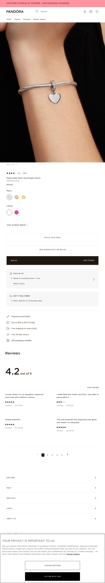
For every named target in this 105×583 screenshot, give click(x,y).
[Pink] (16, 212)
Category (27, 19)
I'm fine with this (52, 576)
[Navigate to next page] (67, 455)
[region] (52, 558)
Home (9, 19)
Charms (17, 19)
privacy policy (73, 554)
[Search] (37, 11)
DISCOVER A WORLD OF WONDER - (38, 3)
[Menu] (97, 11)
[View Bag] (91, 11)
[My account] (85, 11)
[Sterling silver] (9, 197)
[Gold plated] (24, 197)
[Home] (15, 11)
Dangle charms (39, 19)
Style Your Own (52, 238)
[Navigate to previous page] (37, 455)
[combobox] (93, 387)
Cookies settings (52, 565)
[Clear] (9, 212)
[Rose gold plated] (16, 197)
